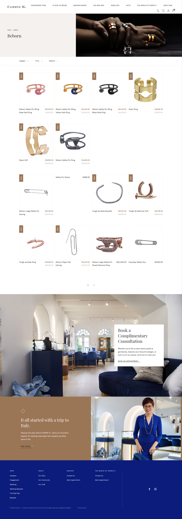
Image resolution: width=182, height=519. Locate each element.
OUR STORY (26, 446)
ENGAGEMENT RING (38, 5)
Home (9, 30)
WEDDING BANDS (79, 5)
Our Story (41, 476)
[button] (24, 60)
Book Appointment (73, 480)
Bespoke (13, 498)
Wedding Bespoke (16, 489)
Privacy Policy (82, 508)
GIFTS (128, 5)
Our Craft (41, 484)
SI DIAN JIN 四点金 (60, 5)
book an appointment (128, 361)
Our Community (44, 480)
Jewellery (13, 476)
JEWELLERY (115, 5)
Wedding (13, 484)
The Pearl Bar (15, 493)
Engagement (14, 480)
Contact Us (71, 476)
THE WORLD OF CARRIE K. (147, 5)
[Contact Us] (158, 11)
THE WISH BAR (98, 5)
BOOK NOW (168, 5)
